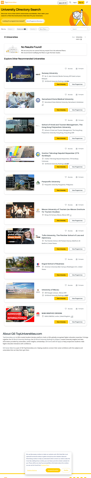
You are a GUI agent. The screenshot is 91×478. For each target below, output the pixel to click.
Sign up (81, 2)
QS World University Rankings (20, 339)
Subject (10, 29)
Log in (75, 2)
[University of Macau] (38, 291)
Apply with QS (63, 3)
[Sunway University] (38, 74)
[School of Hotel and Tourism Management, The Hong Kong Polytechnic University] (38, 126)
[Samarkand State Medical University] (38, 100)
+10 (72, 316)
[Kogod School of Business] (38, 265)
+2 (42, 105)
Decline (66, 470)
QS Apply (58, 341)
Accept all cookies (53, 470)
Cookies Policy (45, 465)
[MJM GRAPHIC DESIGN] (38, 314)
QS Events (48, 341)
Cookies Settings (32, 470)
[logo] (8, 2)
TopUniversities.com (9, 337)
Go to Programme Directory (34, 21)
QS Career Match (8, 348)
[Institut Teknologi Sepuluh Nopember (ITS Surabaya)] (38, 154)
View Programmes (77, 84)
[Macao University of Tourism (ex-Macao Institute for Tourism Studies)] (38, 210)
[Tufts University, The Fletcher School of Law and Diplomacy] (38, 236)
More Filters (43, 29)
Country (32, 29)
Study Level (21, 29)
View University (61, 84)
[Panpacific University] (38, 183)
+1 (70, 215)
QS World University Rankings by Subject (47, 339)
